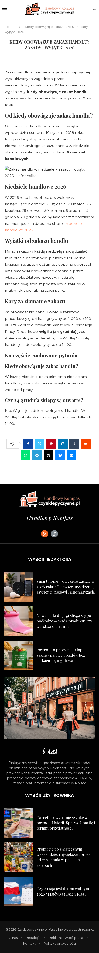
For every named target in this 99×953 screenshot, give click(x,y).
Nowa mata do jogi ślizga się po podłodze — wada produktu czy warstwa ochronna (64, 621)
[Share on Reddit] (86, 444)
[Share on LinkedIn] (63, 444)
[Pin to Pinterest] (51, 444)
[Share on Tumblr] (74, 444)
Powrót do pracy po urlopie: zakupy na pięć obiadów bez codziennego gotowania (61, 655)
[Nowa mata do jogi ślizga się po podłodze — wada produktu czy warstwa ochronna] (18, 621)
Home (10, 27)
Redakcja (33, 938)
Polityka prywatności (60, 943)
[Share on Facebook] (28, 444)
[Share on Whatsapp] (25, 455)
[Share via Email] (71, 455)
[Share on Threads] (48, 455)
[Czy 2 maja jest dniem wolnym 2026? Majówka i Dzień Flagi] (18, 891)
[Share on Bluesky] (60, 455)
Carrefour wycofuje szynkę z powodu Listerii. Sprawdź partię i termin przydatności (66, 823)
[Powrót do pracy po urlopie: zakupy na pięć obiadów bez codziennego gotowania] (18, 655)
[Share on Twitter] (39, 444)
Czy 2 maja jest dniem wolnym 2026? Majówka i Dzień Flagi (63, 891)
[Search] (94, 9)
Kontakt (29, 943)
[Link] (54, 533)
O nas (13, 938)
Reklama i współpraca (66, 938)
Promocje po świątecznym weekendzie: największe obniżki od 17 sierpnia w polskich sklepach (64, 857)
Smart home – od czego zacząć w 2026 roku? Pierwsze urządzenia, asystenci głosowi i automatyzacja (66, 587)
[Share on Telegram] (37, 455)
